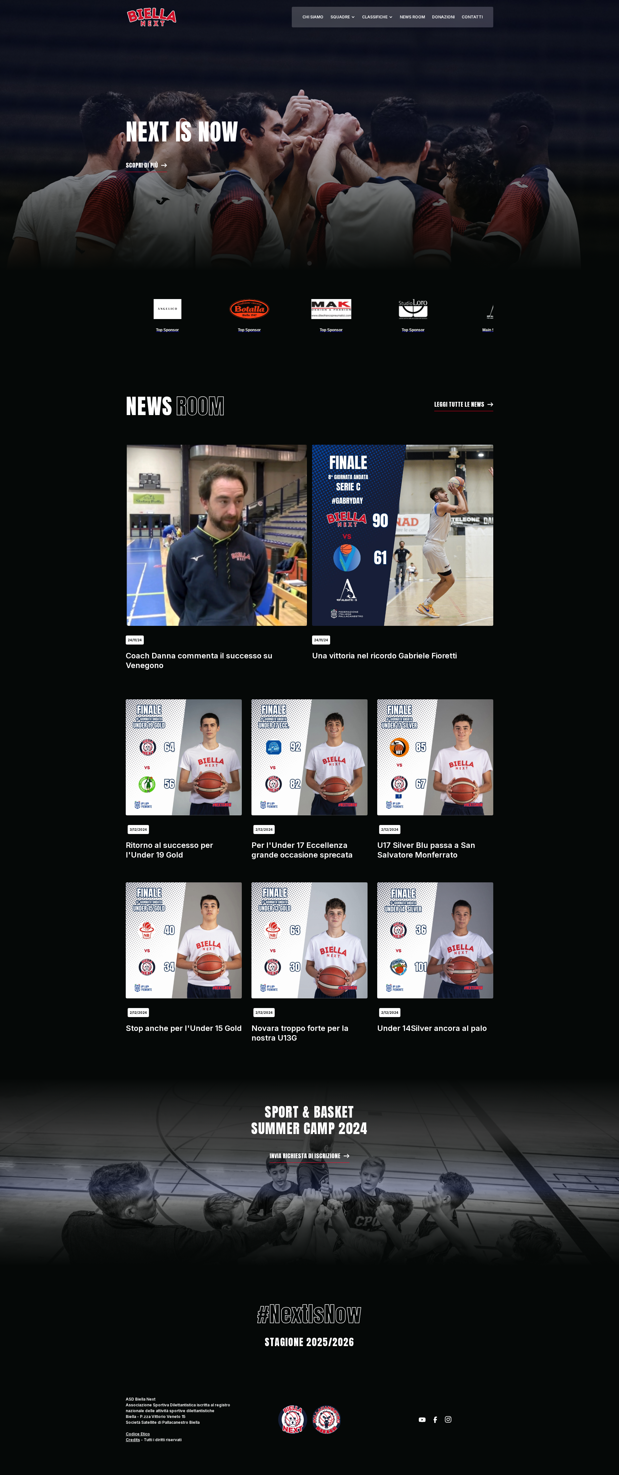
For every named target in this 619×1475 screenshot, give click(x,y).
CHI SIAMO (312, 17)
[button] (342, 17)
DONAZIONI (443, 17)
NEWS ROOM (412, 17)
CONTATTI (472, 17)
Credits (133, 1439)
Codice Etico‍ (138, 1433)
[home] (151, 17)
